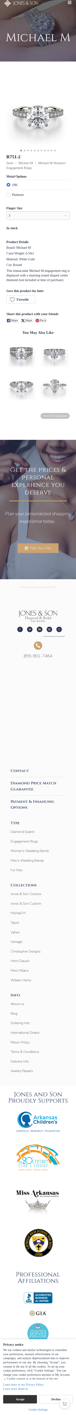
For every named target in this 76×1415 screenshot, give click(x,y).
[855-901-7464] (38, 645)
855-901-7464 (38, 656)
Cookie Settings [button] (38, 1409)
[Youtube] (39, 629)
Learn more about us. (16, 1388)
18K (15, 185)
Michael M (25, 163)
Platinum (18, 195)
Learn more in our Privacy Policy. (23, 1384)
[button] (20, 299)
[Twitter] (30, 629)
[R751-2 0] (38, 116)
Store (9, 163)
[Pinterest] (49, 629)
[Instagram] (59, 629)
